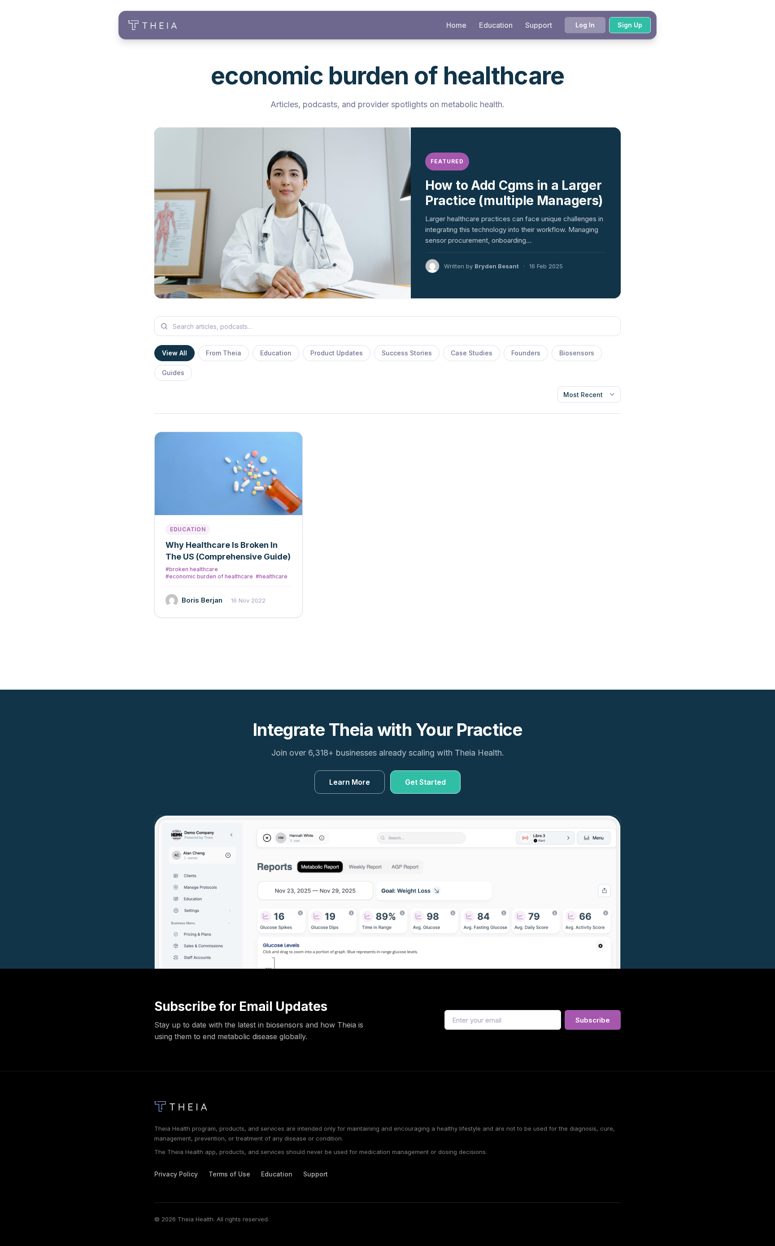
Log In (585, 25)
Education (496, 25)
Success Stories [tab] (407, 353)
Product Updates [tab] (336, 353)
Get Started (425, 782)
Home (456, 25)
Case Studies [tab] (471, 353)
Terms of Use (229, 1174)
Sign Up (630, 25)
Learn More (349, 782)
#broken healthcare (191, 569)
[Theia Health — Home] (152, 25)
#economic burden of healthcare (209, 576)
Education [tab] (276, 353)
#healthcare (271, 576)
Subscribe (592, 1020)
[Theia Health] (183, 1106)
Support (538, 25)
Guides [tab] (173, 372)
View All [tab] (174, 353)
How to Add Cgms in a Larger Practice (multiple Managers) (514, 193)
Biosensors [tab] (576, 353)
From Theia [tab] (223, 353)
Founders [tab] (525, 353)
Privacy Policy (176, 1174)
